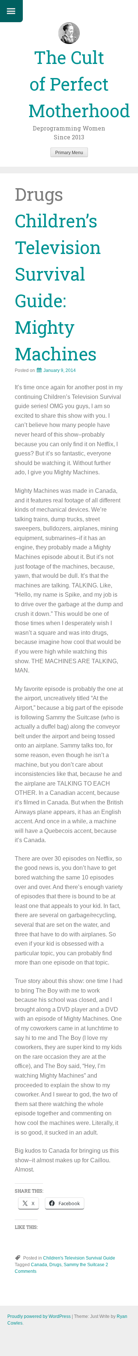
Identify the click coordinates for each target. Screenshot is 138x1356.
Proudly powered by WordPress (39, 1316)
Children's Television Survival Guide (79, 1258)
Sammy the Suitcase (84, 1264)
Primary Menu (69, 152)
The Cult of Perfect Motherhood (79, 83)
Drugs (55, 1264)
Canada (39, 1264)
